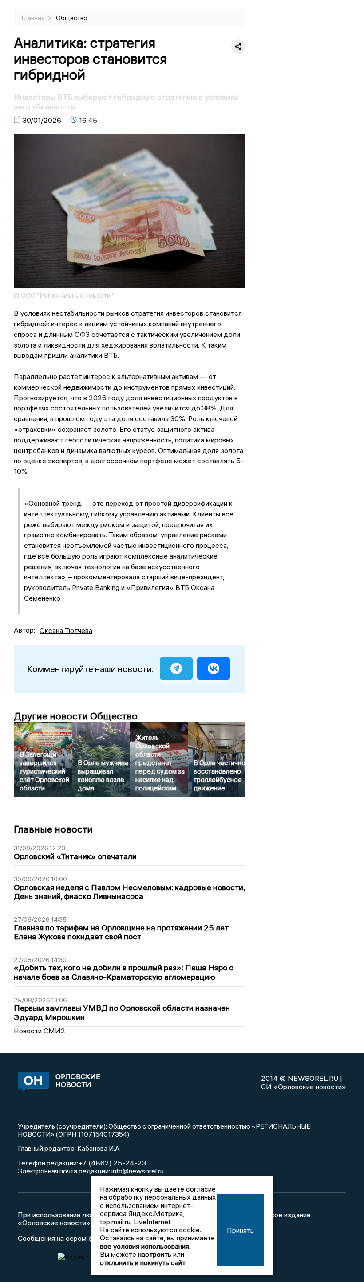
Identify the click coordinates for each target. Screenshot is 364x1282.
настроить (154, 1254)
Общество (71, 18)
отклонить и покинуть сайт (143, 1262)
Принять (240, 1230)
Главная (34, 18)
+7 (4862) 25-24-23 (112, 1162)
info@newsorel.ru (137, 1170)
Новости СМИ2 (39, 1030)
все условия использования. (145, 1246)
